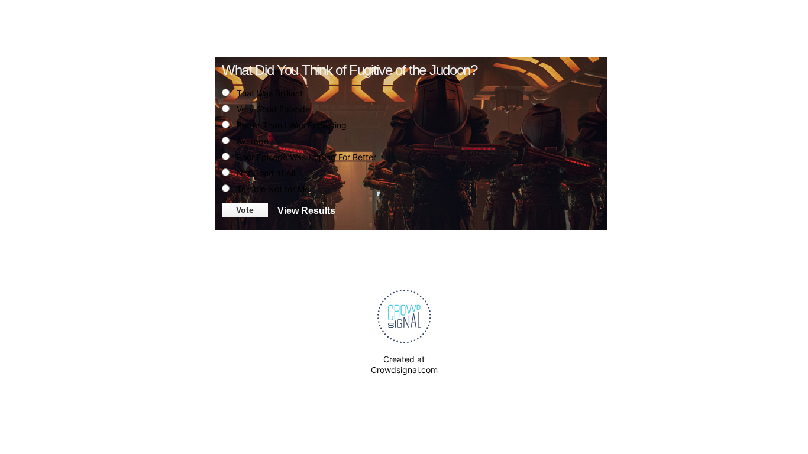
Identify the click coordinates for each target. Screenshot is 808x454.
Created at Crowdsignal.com (404, 364)
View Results (306, 210)
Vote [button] (245, 210)
